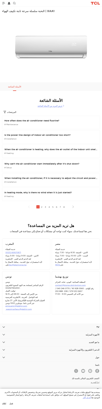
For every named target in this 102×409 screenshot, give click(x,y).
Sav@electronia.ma (17, 265)
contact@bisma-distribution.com (70, 285)
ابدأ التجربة (95, 382)
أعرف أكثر (87, 397)
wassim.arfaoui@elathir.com (18, 309)
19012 (57, 265)
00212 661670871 (13, 252)
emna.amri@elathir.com (16, 306)
